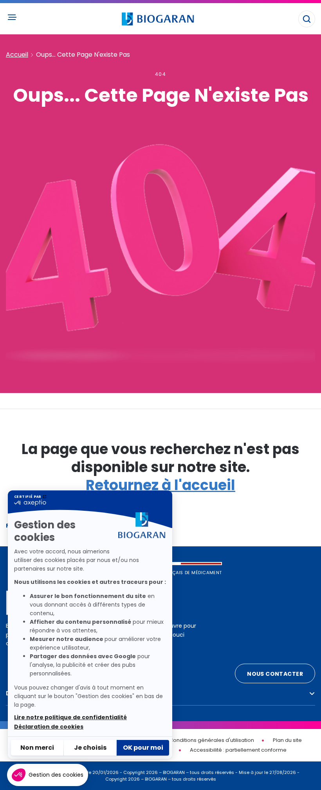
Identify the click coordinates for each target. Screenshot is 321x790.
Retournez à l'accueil (160, 485)
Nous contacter (275, 674)
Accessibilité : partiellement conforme (238, 750)
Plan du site (287, 740)
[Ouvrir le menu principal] (11, 17)
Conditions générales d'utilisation (211, 740)
